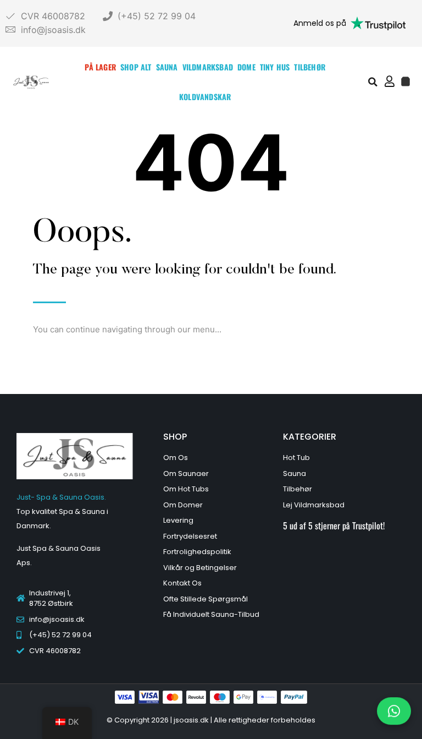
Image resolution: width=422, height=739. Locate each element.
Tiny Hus (275, 67)
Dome (246, 67)
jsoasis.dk (192, 720)
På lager (100, 67)
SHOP (175, 436)
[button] (373, 82)
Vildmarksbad (207, 67)
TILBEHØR (309, 67)
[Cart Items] (405, 81)
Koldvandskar (205, 96)
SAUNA (167, 67)
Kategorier (309, 436)
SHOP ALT (136, 67)
